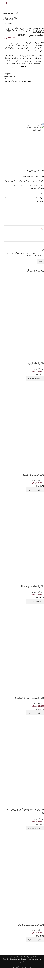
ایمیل (41, 240)
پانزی (12, 63)
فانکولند (30, 63)
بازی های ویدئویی (8, 13)
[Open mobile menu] (41, 3)
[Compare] (41, 383)
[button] (35, 378)
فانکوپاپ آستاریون (36, 363)
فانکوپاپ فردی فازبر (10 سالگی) (29, 698)
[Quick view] (35, 383)
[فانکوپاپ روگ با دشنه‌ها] (24, 406)
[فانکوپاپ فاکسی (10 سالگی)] (24, 518)
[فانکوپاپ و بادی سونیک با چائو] (24, 856)
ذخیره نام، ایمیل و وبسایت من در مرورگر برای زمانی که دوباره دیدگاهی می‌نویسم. (24, 254)
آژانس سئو (18, 959)
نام (42, 229)
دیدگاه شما (39, 201)
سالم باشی (17, 967)
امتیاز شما (40, 193)
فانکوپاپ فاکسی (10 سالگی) (31, 586)
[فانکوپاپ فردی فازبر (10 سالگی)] (24, 630)
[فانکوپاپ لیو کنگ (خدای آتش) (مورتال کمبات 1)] (24, 741)
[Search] (3, 3)
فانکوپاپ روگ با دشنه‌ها (33, 475)
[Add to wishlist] (41, 358)
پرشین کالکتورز (20, 63)
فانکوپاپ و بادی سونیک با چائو (31, 925)
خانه (17, 13)
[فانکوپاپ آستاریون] (24, 295)
